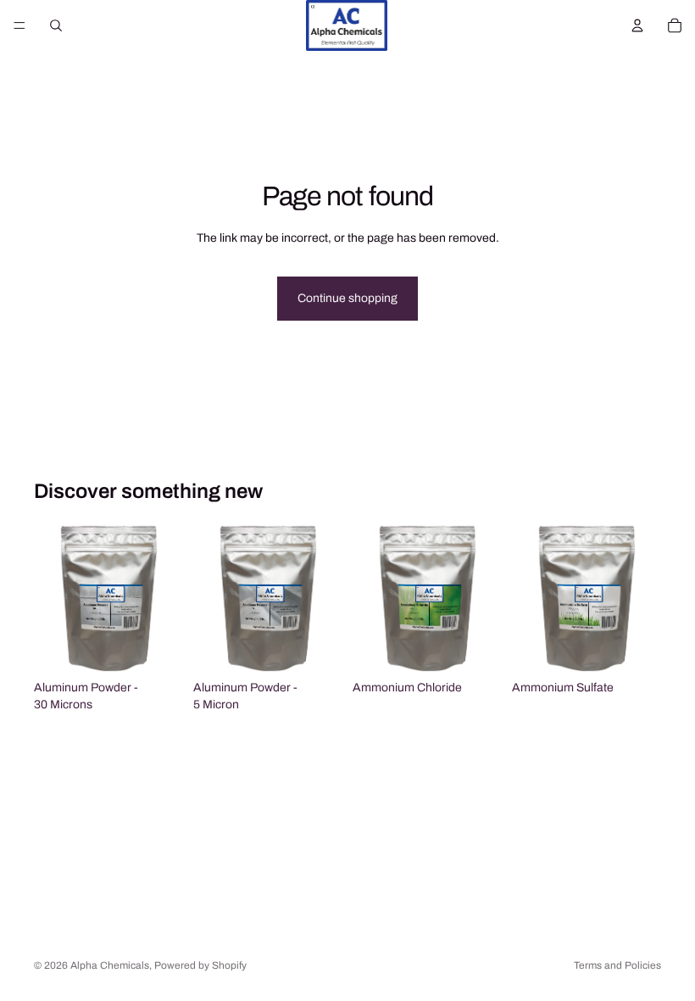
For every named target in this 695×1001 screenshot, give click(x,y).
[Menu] (19, 25)
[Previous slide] (52, 598)
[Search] (56, 25)
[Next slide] (164, 598)
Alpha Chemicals (109, 965)
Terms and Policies (617, 965)
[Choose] (157, 646)
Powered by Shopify (200, 965)
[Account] (637, 25)
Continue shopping (347, 298)
